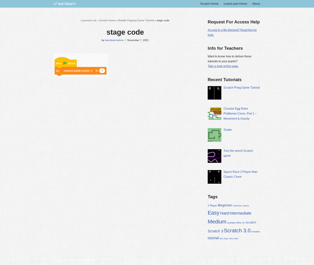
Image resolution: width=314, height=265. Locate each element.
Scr (243, 223)
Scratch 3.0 (237, 230)
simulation (255, 232)
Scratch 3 (215, 231)
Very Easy (223, 238)
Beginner (225, 205)
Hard (224, 213)
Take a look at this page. (223, 66)
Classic (246, 206)
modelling (231, 223)
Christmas (237, 206)
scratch (251, 222)
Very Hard (233, 238)
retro (238, 222)
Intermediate (240, 213)
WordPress (86, 260)
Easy (214, 213)
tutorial (213, 238)
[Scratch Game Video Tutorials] (64, 3)
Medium (217, 222)
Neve (56, 260)
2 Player (212, 205)
